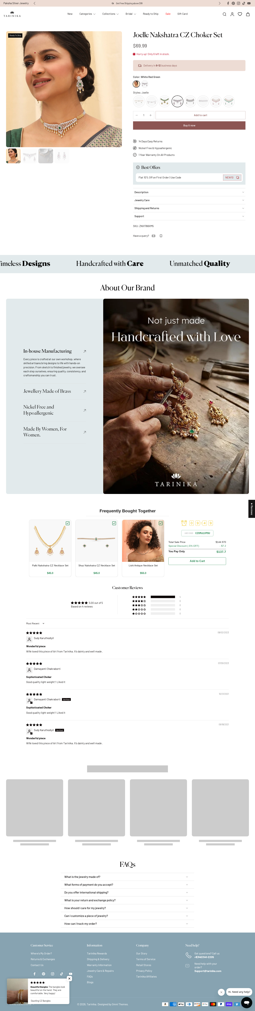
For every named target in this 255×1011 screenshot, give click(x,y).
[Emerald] (164, 101)
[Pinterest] (233, 3)
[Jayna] (151, 101)
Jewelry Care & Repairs (100, 970)
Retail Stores (143, 964)
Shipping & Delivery (98, 959)
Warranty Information (99, 964)
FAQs (90, 976)
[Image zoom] (64, 89)
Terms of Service (145, 959)
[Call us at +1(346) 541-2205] (161, 236)
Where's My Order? (41, 953)
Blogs (90, 982)
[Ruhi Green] (228, 101)
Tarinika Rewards (97, 953)
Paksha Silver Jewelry (16, 3)
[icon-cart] (248, 14)
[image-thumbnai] (13, 156)
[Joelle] (177, 101)
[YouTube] (249, 3)
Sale (168, 13)
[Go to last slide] (34, 3)
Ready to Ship (151, 13)
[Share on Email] (153, 236)
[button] (200, 115)
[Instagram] (238, 3)
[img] (34, 632)
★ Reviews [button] (251, 508)
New (70, 13)
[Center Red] (144, 84)
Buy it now (189, 125)
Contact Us (37, 964)
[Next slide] (219, 3)
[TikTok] (243, 3)
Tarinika (91, 1004)
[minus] (136, 115)
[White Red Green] (136, 84)
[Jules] (203, 101)
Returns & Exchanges (43, 959)
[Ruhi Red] (216, 101)
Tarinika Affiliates (146, 976)
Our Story (141, 953)
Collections (108, 13)
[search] (224, 14)
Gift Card (182, 13)
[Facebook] (228, 3)
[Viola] (190, 101)
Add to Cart (197, 561)
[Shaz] (138, 101)
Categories (85, 13)
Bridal (129, 13)
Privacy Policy (144, 970)
